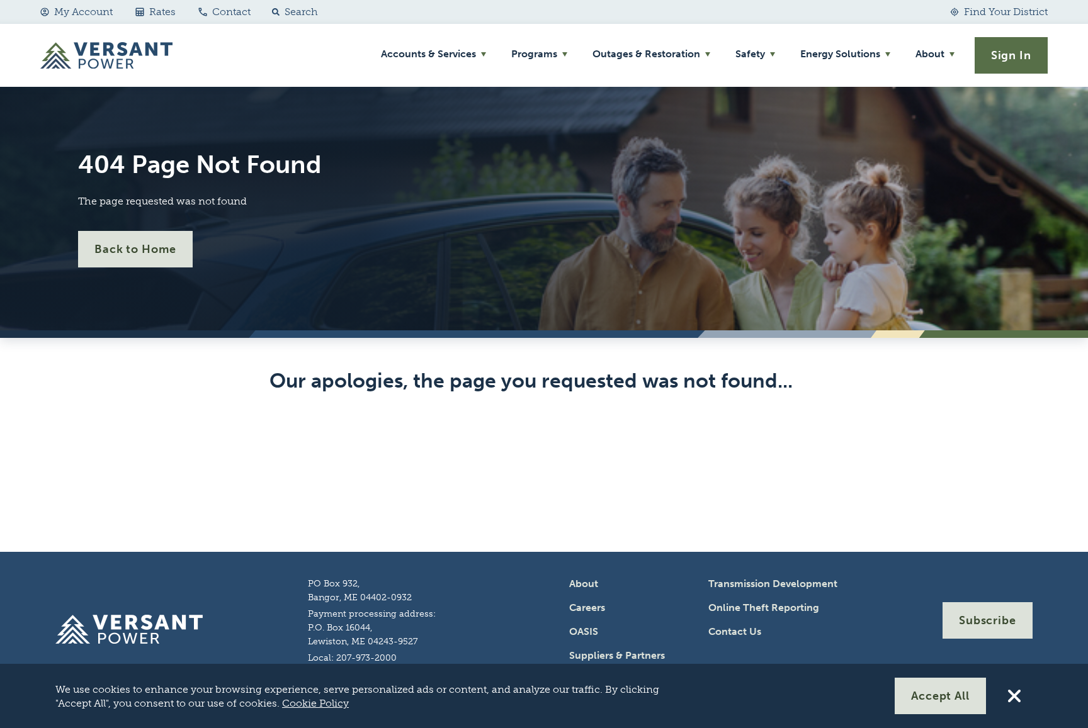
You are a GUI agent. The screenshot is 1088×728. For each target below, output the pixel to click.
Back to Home (135, 249)
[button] (292, 12)
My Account (83, 12)
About (929, 54)
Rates (162, 12)
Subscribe (987, 620)
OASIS (583, 631)
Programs (534, 54)
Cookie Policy (315, 703)
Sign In (1011, 55)
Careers (587, 607)
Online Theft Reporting (763, 607)
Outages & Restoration (646, 54)
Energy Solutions (840, 54)
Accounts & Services (428, 54)
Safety (750, 54)
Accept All (940, 696)
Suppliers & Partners (617, 655)
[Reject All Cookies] (1014, 696)
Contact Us (734, 631)
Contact (231, 12)
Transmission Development (772, 584)
